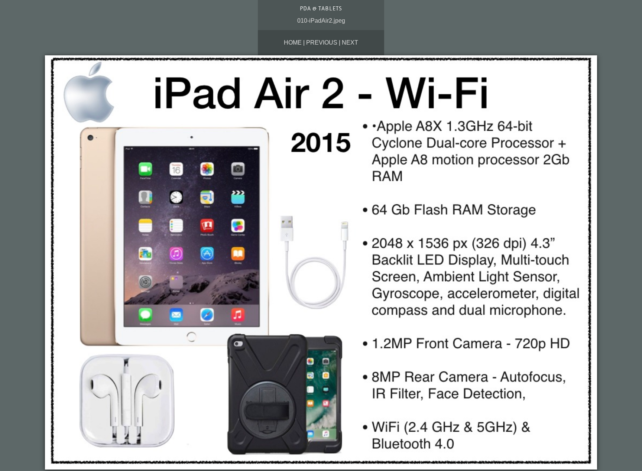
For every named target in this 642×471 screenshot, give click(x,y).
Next (350, 42)
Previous (321, 42)
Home (293, 42)
